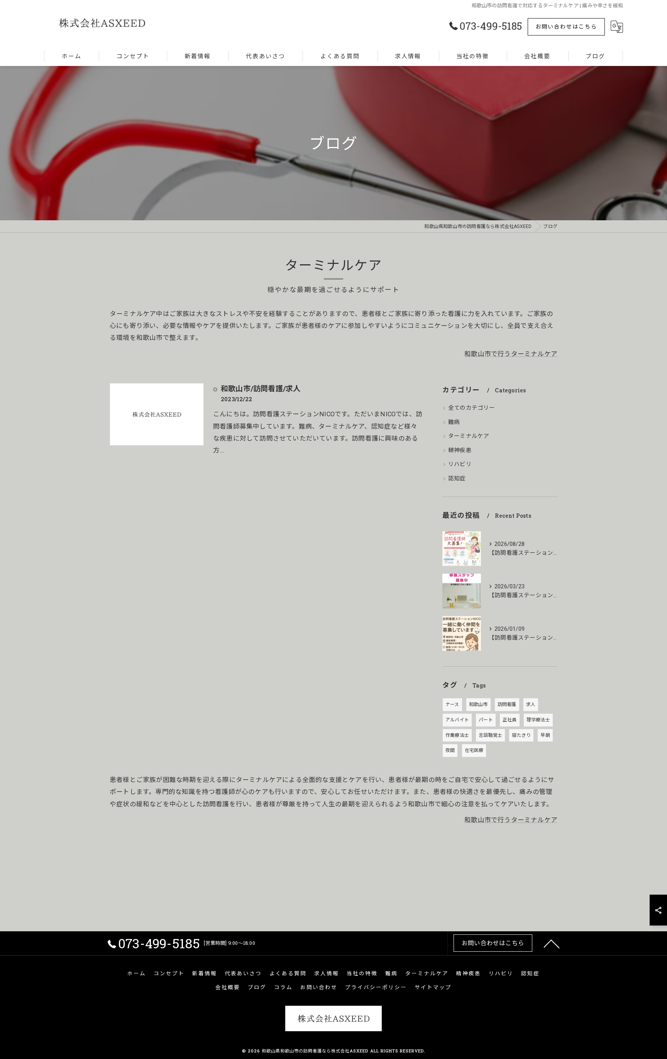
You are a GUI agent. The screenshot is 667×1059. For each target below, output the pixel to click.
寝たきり (521, 735)
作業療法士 (457, 735)
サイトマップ (433, 987)
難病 (454, 422)
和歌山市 (478, 704)
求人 (530, 704)
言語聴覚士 (490, 735)
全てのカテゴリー (471, 408)
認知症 (457, 478)
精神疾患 (460, 450)
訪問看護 (507, 704)
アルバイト (457, 720)
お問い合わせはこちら (566, 26)
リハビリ (460, 464)
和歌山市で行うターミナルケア (510, 354)
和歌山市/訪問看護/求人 (260, 388)
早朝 (545, 735)
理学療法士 (538, 720)
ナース (452, 704)
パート (486, 720)
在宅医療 (474, 750)
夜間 (450, 750)
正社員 (510, 720)
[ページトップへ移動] (551, 943)
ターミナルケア (468, 436)
